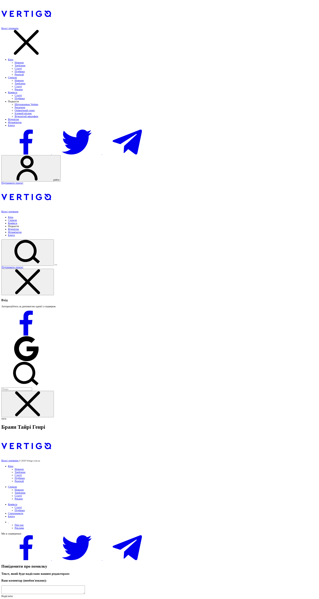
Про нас (19, 525)
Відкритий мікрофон (26, 116)
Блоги (11, 125)
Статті (18, 68)
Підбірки (20, 71)
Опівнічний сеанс (25, 110)
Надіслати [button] (7, 596)
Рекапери (20, 107)
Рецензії (19, 74)
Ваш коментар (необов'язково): (24, 580)
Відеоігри (13, 119)
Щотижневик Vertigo (26, 104)
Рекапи (19, 89)
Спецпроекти (15, 513)
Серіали (12, 77)
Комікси (12, 92)
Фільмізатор (15, 122)
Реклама (19, 528)
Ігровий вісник (23, 113)
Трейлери (20, 65)
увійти (56, 180)
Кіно (10, 59)
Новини (19, 62)
